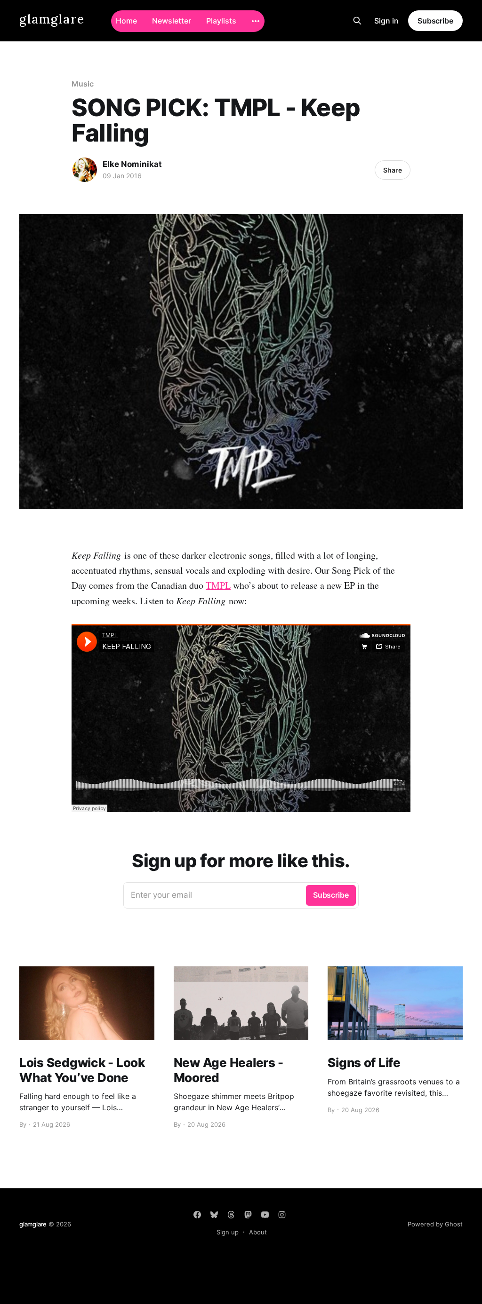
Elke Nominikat (132, 164)
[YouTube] (265, 1214)
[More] (256, 21)
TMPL (218, 585)
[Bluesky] (214, 1214)
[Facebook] (197, 1214)
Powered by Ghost (435, 1224)
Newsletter (171, 20)
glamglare (52, 19)
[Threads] (231, 1214)
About (258, 1232)
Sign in (386, 20)
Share (392, 170)
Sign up (228, 1232)
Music (83, 83)
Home (126, 20)
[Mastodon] (248, 1214)
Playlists (221, 20)
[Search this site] (357, 20)
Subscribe (435, 20)
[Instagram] (282, 1214)
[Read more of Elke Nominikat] (85, 170)
